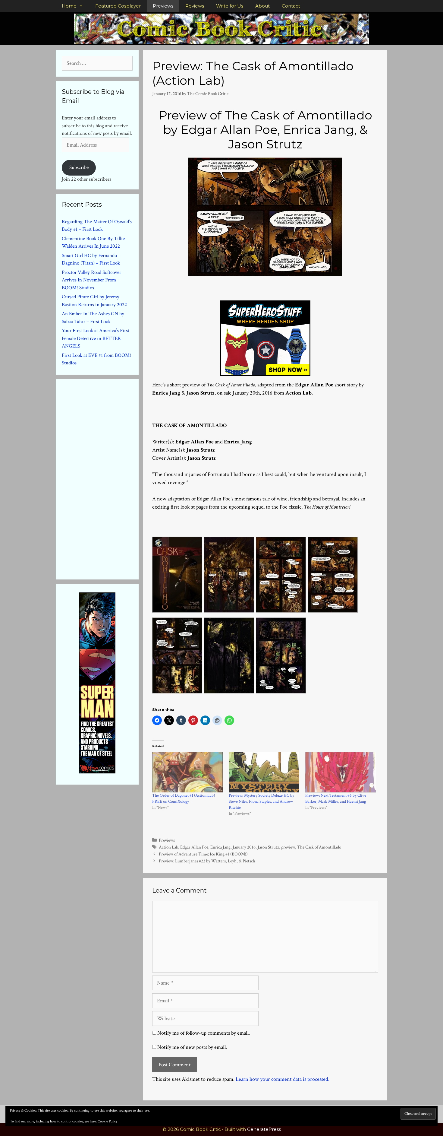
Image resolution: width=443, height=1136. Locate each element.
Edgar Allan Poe (194, 847)
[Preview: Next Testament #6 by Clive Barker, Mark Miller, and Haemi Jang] (340, 772)
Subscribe (79, 167)
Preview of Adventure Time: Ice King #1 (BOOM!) (203, 854)
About (262, 6)
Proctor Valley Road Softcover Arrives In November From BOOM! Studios (91, 280)
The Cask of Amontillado (319, 847)
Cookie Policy (107, 1121)
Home (69, 6)
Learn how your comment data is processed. (282, 1079)
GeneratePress (264, 1129)
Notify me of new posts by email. (192, 1047)
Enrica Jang (220, 847)
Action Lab (168, 847)
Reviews (194, 6)
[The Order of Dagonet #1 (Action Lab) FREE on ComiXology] (187, 772)
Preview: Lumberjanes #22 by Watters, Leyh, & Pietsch (207, 861)
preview (288, 847)
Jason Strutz (268, 847)
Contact (291, 6)
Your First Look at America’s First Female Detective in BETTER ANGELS (95, 338)
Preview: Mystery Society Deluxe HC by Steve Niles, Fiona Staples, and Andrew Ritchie (261, 801)
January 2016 (244, 847)
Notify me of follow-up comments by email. (203, 1033)
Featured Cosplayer (118, 6)
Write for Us (229, 6)
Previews (163, 6)
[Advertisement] (107, 478)
